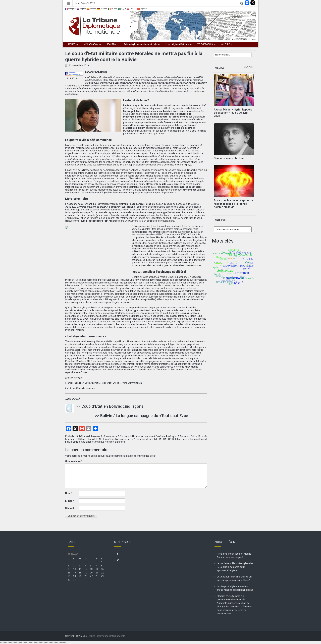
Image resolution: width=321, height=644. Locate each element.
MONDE (71, 44)
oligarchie (120, 441)
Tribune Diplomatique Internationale (140, 44)
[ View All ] (248, 67)
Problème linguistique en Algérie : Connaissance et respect (234, 555)
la (171, 122)
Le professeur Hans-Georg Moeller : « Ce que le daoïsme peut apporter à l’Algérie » (235, 567)
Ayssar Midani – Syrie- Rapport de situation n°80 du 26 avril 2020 (233, 113)
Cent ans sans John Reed (229, 158)
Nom (68, 493)
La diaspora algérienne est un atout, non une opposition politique (235, 588)
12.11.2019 (71, 78)
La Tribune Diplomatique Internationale (104, 636)
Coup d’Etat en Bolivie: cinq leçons (112, 406)
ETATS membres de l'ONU (88, 439)
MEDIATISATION (91, 44)
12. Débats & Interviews (88, 436)
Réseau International (85, 388)
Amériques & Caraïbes (178, 436)
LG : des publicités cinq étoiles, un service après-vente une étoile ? (234, 578)
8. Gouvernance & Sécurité (115, 436)
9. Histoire (135, 436)
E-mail (69, 500)
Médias (149, 439)
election (90, 441)
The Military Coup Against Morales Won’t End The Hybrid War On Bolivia (107, 383)
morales (109, 441)
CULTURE (225, 44)
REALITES (111, 44)
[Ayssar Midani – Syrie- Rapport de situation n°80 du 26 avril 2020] (234, 90)
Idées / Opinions (136, 439)
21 (96, 572)
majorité (99, 441)
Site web (69, 508)
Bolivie (194, 436)
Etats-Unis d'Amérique (115, 439)
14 (96, 569)
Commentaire (73, 461)
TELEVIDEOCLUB (205, 44)
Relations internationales (185, 439)
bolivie (68, 441)
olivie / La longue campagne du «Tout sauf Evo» (145, 415)
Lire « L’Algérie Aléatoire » (177, 44)
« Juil (70, 586)
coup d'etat (79, 441)
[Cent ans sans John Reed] (234, 138)
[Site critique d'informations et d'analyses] (193, 25)
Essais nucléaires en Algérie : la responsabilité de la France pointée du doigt (233, 203)
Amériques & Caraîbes (153, 436)
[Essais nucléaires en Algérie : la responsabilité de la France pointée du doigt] (234, 181)
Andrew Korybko (74, 377)
